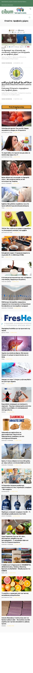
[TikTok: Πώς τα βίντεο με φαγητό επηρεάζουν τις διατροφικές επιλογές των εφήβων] (16, 218)
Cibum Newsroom (7, 63)
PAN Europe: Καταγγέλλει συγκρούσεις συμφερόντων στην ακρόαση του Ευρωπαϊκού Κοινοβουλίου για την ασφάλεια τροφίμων (16, 304)
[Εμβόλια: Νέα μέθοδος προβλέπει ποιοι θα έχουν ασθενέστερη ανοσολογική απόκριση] (16, 194)
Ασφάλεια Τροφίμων (7, 308)
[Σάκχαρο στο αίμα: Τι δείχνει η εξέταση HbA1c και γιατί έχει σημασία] (16, 370)
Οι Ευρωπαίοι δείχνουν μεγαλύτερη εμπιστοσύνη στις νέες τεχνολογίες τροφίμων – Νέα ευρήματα (16, 487)
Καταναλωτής (5, 491)
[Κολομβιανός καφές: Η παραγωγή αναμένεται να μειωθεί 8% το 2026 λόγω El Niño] (16, 243)
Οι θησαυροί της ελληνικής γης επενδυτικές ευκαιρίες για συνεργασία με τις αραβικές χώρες (16, 52)
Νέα (3, 47)
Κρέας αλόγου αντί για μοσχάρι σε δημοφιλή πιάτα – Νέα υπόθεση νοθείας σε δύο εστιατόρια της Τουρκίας (15, 179)
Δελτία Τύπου (5, 332)
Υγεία (3, 208)
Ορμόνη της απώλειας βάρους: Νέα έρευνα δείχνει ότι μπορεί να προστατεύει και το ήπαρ (15, 355)
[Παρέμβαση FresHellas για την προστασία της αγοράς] (16, 319)
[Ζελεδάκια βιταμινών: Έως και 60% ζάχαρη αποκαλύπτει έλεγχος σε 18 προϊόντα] (16, 118)
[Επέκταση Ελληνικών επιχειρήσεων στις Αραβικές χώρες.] (16, 76)
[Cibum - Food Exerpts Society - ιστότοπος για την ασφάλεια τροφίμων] (14, 10)
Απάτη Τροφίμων (6, 183)
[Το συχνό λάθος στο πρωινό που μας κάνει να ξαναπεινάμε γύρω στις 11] (16, 143)
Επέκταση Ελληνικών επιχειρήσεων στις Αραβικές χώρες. (15, 89)
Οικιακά (4, 412)
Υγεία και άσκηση (6, 281)
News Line (4, 572)
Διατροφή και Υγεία (7, 132)
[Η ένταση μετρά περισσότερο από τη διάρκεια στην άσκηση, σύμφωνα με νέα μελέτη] (16, 268)
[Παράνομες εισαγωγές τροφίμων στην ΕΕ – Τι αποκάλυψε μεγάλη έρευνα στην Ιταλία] (16, 502)
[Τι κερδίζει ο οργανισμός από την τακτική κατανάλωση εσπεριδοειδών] (16, 583)
